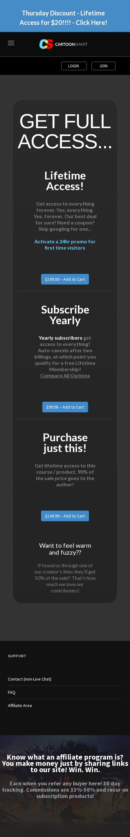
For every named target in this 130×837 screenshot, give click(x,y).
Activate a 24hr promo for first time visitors (65, 244)
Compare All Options (65, 375)
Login (74, 66)
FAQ (11, 692)
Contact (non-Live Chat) (29, 679)
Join (103, 66)
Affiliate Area (20, 705)
